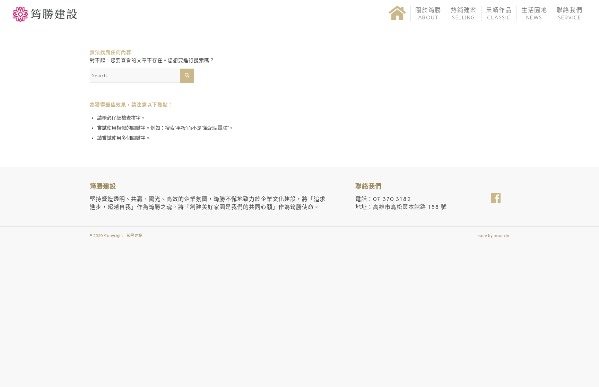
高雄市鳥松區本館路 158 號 (410, 207)
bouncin (501, 236)
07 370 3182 (392, 199)
